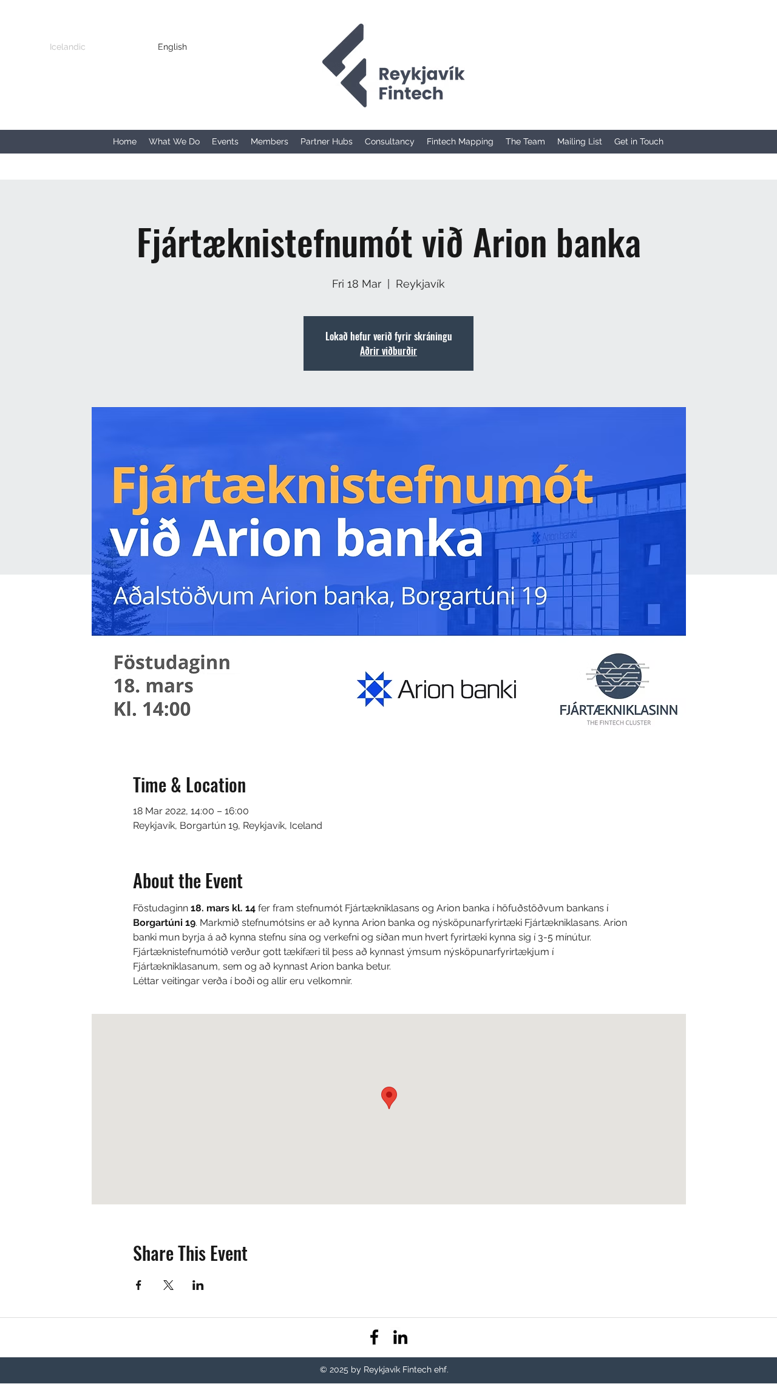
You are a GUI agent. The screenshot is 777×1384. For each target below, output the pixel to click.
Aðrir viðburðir (388, 350)
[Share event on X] (168, 1285)
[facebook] (374, 1337)
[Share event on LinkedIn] (198, 1285)
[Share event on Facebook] (138, 1285)
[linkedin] (400, 1337)
